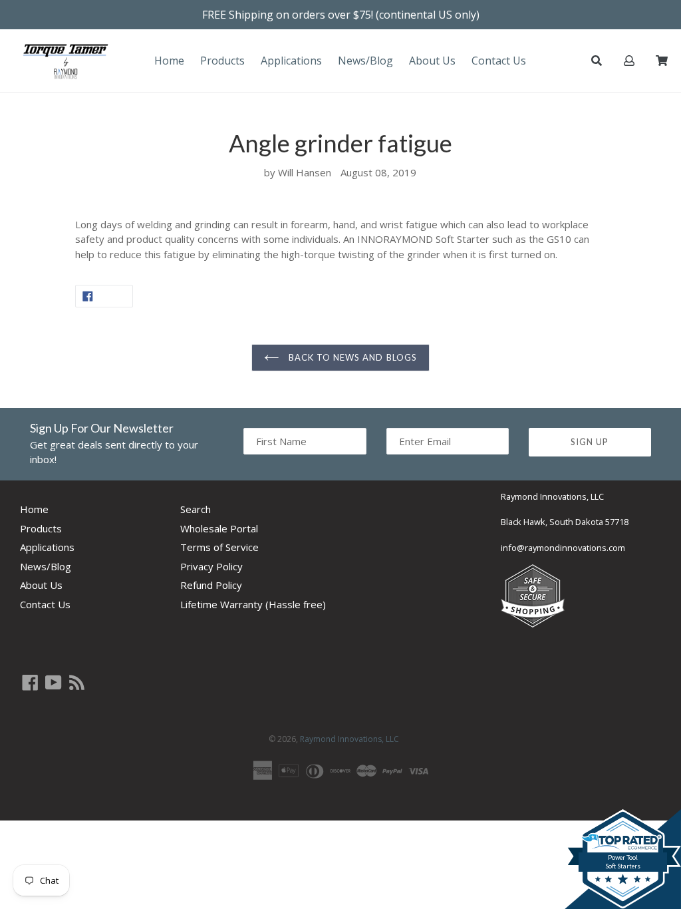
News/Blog (365, 60)
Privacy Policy (211, 566)
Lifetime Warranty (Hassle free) (253, 604)
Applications (291, 60)
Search (195, 509)
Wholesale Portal (219, 528)
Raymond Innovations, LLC (349, 739)
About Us (432, 60)
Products (222, 60)
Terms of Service (219, 547)
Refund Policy (211, 585)
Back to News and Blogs (351, 357)
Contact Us (499, 60)
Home (169, 60)
